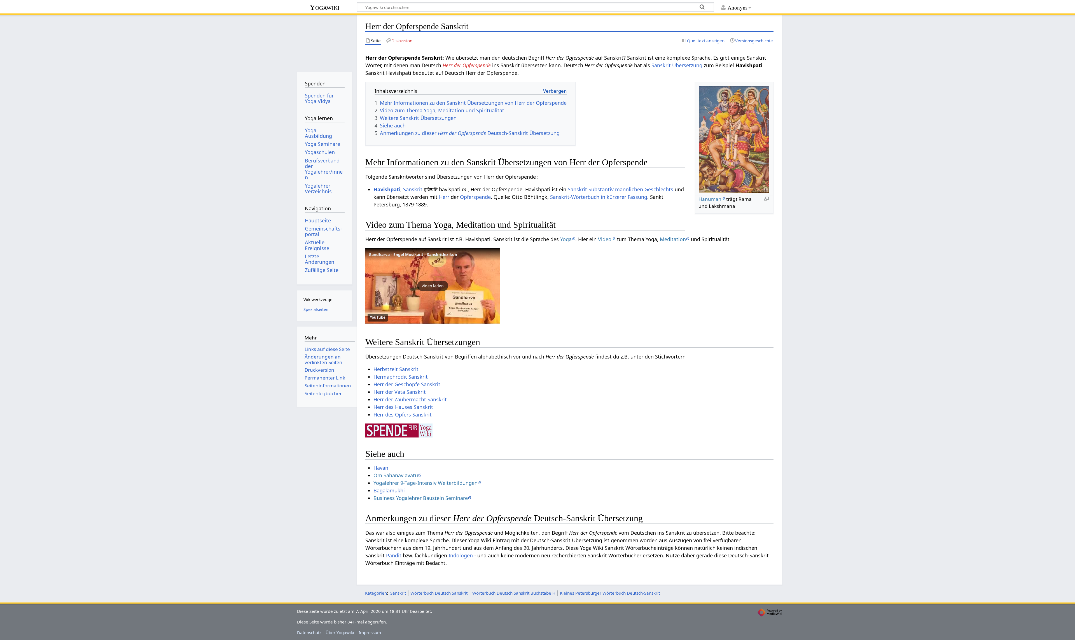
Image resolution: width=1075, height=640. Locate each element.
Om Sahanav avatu (395, 475)
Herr (444, 197)
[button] (432, 286)
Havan (380, 467)
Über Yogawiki (340, 632)
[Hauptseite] (324, 41)
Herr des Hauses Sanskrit (403, 407)
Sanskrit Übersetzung (676, 65)
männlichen (629, 189)
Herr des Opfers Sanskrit (402, 414)
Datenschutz (309, 632)
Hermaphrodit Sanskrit (400, 376)
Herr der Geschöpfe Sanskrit (406, 384)
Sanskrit (412, 189)
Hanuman (709, 199)
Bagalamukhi (389, 490)
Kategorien (376, 593)
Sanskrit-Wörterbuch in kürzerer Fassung (598, 197)
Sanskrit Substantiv (591, 189)
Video (604, 239)
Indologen (460, 555)
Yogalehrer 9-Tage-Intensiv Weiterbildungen (425, 483)
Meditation (673, 239)
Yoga (566, 239)
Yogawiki (325, 7)
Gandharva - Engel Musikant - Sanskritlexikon (413, 254)
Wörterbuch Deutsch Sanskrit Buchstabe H (513, 593)
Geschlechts (658, 189)
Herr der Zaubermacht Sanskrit (410, 399)
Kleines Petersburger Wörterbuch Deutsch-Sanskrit (610, 593)
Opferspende (475, 197)
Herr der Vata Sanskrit (399, 391)
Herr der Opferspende (467, 65)
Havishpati (386, 189)
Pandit (393, 555)
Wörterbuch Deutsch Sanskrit (439, 593)
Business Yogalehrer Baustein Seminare (420, 498)
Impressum (370, 632)
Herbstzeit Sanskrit (396, 369)
